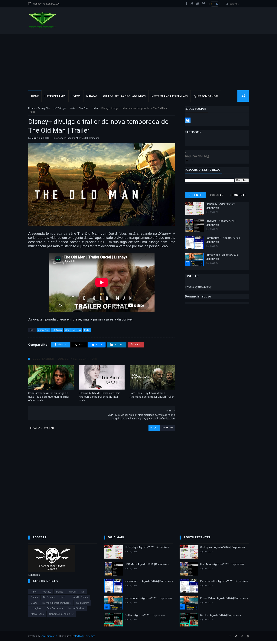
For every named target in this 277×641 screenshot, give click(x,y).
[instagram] (242, 636)
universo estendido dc (61, 614)
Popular (216, 195)
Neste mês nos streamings (170, 96)
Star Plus (83, 108)
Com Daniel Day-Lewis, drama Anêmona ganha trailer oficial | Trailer (152, 395)
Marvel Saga (37, 614)
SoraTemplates (49, 636)
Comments (238, 195)
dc (82, 591)
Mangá (59, 591)
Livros (75, 96)
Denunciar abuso (198, 296)
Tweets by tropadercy (198, 286)
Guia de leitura (55, 608)
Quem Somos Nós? (206, 96)
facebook (167, 428)
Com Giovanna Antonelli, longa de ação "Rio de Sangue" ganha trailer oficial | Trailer (48, 397)
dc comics (48, 597)
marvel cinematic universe (56, 602)
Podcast (46, 591)
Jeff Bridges (60, 108)
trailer (95, 108)
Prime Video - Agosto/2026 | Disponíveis (148, 598)
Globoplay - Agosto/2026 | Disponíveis (147, 547)
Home (35, 96)
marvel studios (76, 608)
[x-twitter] (192, 3)
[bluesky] (203, 3)
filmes (34, 597)
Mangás (91, 96)
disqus (154, 428)
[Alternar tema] (214, 4)
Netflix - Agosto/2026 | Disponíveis (145, 615)
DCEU (34, 602)
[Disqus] (101, 478)
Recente (195, 195)
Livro (62, 597)
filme (34, 591)
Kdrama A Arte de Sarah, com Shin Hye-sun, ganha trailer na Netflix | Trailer (99, 397)
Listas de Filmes (55, 96)
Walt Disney (82, 602)
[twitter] (236, 636)
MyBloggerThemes (85, 636)
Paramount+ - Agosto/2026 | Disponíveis (149, 581)
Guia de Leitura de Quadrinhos (124, 96)
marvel (72, 591)
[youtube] (197, 3)
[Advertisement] (138, 62)
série (72, 108)
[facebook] (186, 3)
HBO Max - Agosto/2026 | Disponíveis (147, 564)
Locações (36, 608)
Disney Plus (44, 108)
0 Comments (92, 138)
